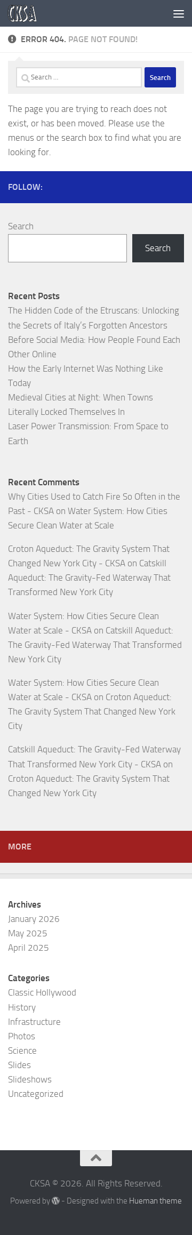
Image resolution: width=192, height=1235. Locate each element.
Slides (19, 1065)
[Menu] (178, 13)
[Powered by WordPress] (56, 1201)
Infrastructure (34, 1021)
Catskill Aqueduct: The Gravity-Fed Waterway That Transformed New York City (89, 577)
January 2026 (34, 918)
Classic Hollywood (42, 992)
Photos (21, 1036)
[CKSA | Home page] (27, 13)
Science (22, 1050)
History (22, 1007)
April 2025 (28, 947)
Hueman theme (155, 1201)
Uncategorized (35, 1093)
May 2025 (27, 933)
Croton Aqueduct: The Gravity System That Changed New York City (91, 711)
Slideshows (30, 1079)
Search (21, 226)
